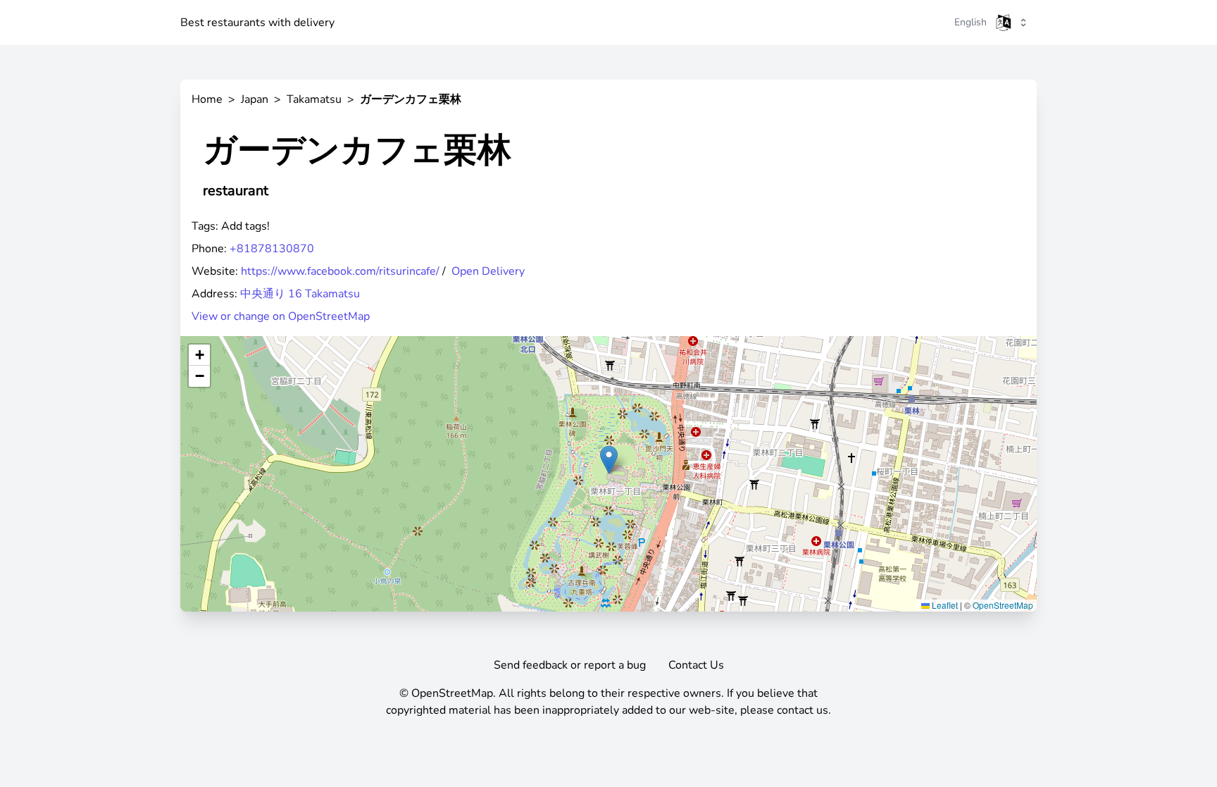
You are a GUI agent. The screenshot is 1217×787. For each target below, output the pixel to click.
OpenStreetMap (1003, 605)
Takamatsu (314, 99)
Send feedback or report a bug (570, 665)
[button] (609, 459)
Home (207, 99)
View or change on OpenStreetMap (281, 316)
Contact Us (696, 665)
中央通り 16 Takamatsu (300, 294)
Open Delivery (488, 271)
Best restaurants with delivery (257, 22)
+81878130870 (272, 248)
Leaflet (944, 605)
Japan (254, 99)
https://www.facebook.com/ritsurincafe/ (340, 271)
